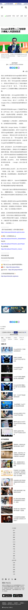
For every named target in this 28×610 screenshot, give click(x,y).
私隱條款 (22, 603)
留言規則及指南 (2, 328)
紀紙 (14, 562)
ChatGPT (3, 341)
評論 (14, 548)
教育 (14, 567)
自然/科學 (14, 560)
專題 (14, 546)
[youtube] (15, 579)
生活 (14, 553)
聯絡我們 (10, 603)
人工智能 (3, 339)
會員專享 (8, 16)
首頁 (2, 16)
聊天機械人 (8, 337)
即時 (13, 16)
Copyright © (4, 604)
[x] (12, 579)
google (22, 339)
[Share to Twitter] (12, 68)
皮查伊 (15, 337)
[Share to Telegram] (14, 68)
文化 (14, 558)
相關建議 (4, 603)
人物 (14, 551)
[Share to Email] (18, 68)
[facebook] (6, 579)
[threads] (9, 579)
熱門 (17, 16)
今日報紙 (14, 528)
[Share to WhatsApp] (16, 68)
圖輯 (14, 571)
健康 (14, 555)
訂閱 (25, 332)
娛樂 (14, 569)
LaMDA (16, 339)
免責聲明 (16, 603)
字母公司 (21, 337)
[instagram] (3, 579)
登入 (16, 332)
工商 (14, 574)
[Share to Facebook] (10, 68)
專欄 (14, 544)
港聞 (21, 16)
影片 (14, 530)
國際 (14, 537)
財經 (14, 539)
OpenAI (10, 339)
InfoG (14, 542)
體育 (14, 565)
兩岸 (25, 16)
